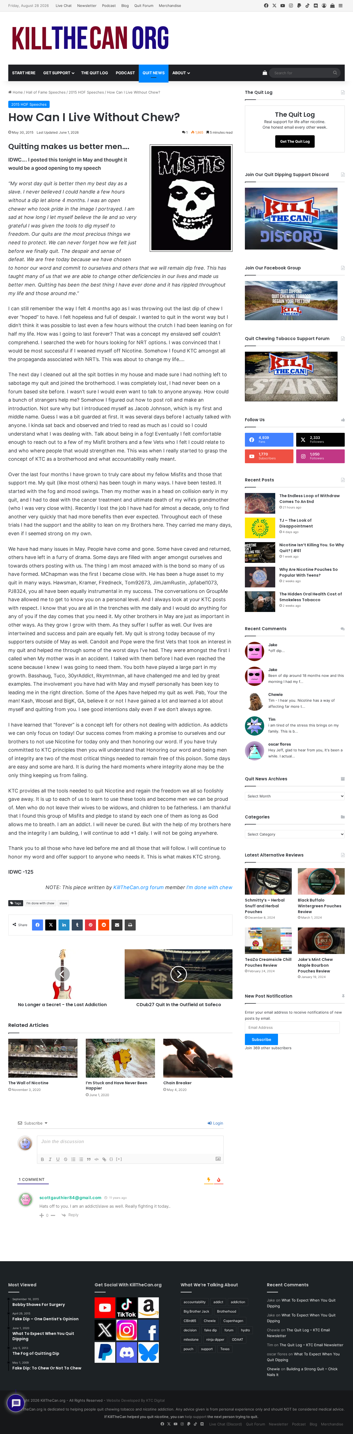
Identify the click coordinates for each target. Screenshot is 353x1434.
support (207, 1349)
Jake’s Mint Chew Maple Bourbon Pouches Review (315, 965)
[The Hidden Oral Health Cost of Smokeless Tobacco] (260, 601)
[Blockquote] (89, 1159)
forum (228, 1330)
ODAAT (237, 1339)
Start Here (24, 72)
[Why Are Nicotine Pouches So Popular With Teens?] (260, 577)
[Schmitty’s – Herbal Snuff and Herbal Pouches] (268, 881)
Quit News (154, 72)
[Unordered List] (81, 1159)
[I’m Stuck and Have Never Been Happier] (120, 1058)
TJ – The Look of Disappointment (296, 523)
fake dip (210, 1330)
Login (217, 1123)
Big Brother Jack (196, 1311)
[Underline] (58, 1159)
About (179, 72)
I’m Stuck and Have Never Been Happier (116, 1085)
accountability (195, 1302)
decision (190, 1330)
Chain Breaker (177, 1083)
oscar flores (279, 744)
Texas (224, 1349)
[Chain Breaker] (197, 1058)
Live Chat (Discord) (225, 1424)
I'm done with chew (40, 903)
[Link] (104, 1159)
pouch (188, 1349)
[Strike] (65, 1159)
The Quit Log (94, 72)
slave (63, 903)
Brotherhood (226, 1311)
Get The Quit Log (295, 141)
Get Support (56, 72)
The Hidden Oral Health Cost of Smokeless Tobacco (310, 597)
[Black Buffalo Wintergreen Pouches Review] (321, 881)
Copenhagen (233, 1321)
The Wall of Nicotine (28, 1083)
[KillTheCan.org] (90, 38)
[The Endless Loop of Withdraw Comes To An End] (260, 503)
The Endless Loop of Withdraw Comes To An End (309, 498)
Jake (272, 644)
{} (111, 1159)
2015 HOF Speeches (86, 92)
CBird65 (190, 1321)
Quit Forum (143, 5)
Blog (125, 5)
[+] (119, 1159)
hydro (245, 1330)
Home (17, 92)
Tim (272, 719)
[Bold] (42, 1159)
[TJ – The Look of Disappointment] (260, 528)
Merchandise (170, 5)
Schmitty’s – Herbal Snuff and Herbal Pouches (265, 906)
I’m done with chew (209, 887)
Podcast (109, 5)
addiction (238, 1302)
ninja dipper (215, 1339)
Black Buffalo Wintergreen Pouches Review (319, 906)
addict (218, 1302)
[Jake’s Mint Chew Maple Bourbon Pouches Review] (321, 940)
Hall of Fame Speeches (46, 92)
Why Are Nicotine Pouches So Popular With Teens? (308, 572)
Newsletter (87, 5)
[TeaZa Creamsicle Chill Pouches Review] (268, 940)
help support (196, 1416)
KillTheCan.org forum (138, 887)
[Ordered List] (73, 1159)
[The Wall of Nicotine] (42, 1058)
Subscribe (261, 1039)
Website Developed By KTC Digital (135, 1400)
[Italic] (50, 1159)
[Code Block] (96, 1159)
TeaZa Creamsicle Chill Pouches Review (268, 962)
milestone (191, 1339)
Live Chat (64, 5)
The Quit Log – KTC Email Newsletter (311, 1345)
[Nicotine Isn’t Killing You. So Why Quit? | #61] (260, 552)
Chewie (275, 694)
